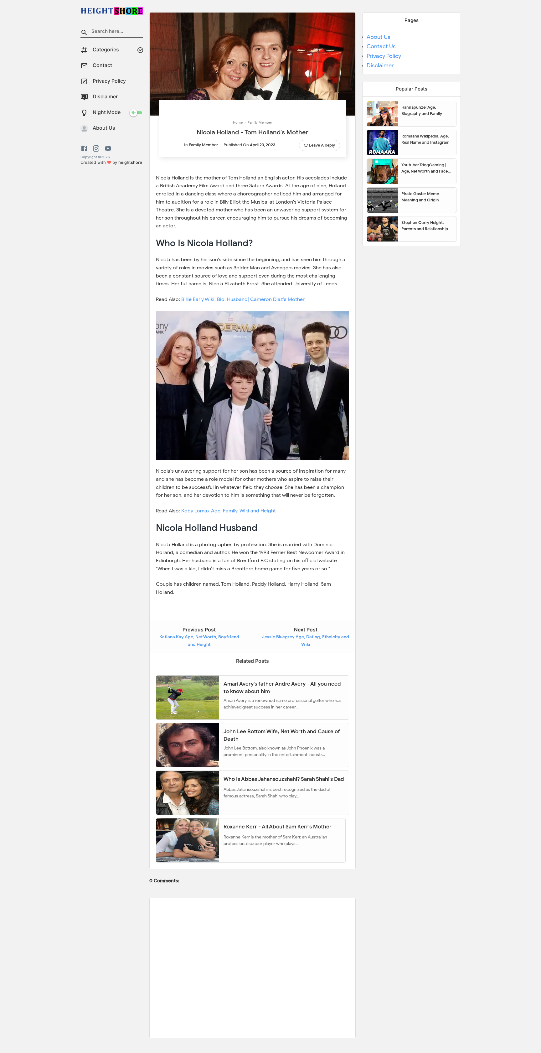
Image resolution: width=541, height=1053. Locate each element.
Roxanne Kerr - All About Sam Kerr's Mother (278, 826)
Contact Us (381, 46)
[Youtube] (108, 148)
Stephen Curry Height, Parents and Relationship (424, 225)
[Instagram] (96, 148)
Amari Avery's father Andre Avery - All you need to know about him (282, 687)
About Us (378, 37)
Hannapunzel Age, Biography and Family (421, 110)
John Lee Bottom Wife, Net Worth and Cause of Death (282, 735)
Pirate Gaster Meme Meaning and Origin (420, 197)
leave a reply (322, 145)
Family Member (203, 145)
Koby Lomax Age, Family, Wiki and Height (228, 511)
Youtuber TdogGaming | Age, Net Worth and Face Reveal (424, 168)
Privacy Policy (384, 56)
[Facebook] (85, 148)
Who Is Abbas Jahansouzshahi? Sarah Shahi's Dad (284, 779)
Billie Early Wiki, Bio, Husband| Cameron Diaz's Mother (243, 299)
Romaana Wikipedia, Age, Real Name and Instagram (425, 139)
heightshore (130, 162)
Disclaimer (380, 65)
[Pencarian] (84, 33)
